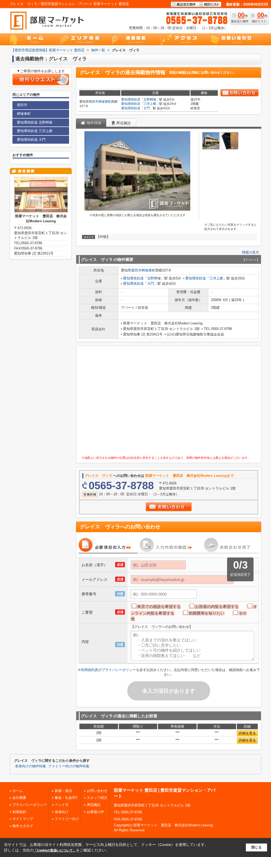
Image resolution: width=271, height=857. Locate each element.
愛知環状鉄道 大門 (31, 140)
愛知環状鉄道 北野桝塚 (34, 122)
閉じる (256, 847)
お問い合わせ (97, 791)
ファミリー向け (67, 819)
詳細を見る (247, 733)
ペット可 (62, 805)
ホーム (17, 791)
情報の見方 (250, 252)
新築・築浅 (63, 791)
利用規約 (88, 670)
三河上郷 (149, 104)
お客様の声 (95, 812)
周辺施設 (94, 805)
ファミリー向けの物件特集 (68, 766)
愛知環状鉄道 (130, 99)
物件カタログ (22, 826)
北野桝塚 (149, 99)
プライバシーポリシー (119, 670)
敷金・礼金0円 (66, 798)
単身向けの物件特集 (30, 766)
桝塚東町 (104, 101)
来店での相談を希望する (159, 606)
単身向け (62, 812)
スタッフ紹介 (97, 798)
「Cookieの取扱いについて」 (55, 850)
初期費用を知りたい (206, 613)
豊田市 (93, 101)
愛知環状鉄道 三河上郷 (34, 131)
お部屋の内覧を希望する (217, 606)
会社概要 (19, 798)
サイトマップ (22, 819)
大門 (146, 108)
